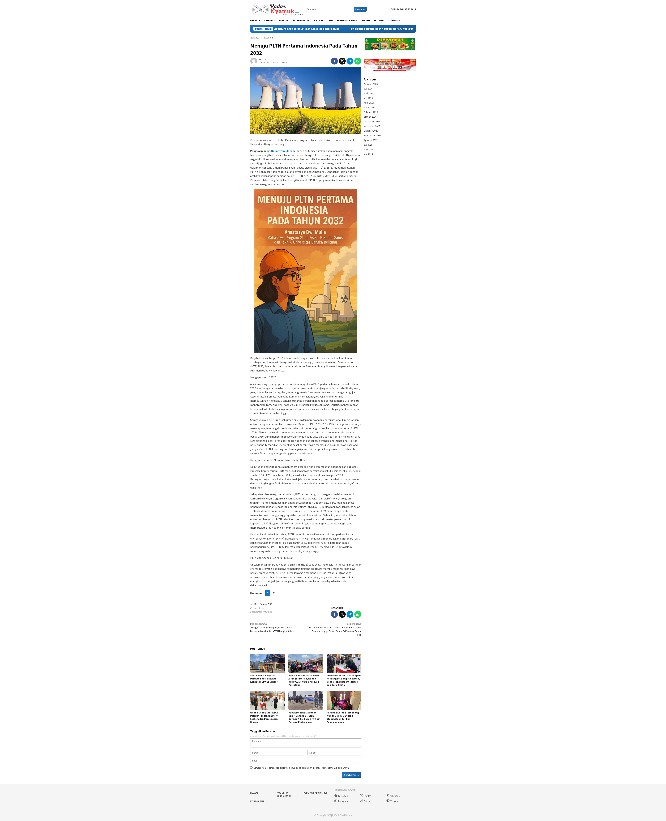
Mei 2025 (368, 154)
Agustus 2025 (371, 140)
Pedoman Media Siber (315, 792)
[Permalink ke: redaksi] (253, 60)
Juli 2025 (368, 144)
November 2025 (372, 126)
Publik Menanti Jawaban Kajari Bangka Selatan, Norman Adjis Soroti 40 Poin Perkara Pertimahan (304, 717)
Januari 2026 (370, 116)
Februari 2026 (371, 112)
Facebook (343, 795)
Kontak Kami (257, 801)
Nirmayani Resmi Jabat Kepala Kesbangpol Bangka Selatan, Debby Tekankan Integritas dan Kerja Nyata (344, 680)
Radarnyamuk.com (283, 151)
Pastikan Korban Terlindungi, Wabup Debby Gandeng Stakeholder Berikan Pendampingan (343, 717)
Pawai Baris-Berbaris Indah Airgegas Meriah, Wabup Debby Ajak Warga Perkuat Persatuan (343, 28)
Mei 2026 (368, 98)
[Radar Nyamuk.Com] (277, 9)
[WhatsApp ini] (357, 61)
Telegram (394, 801)
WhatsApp (395, 795)
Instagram (343, 801)
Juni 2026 (368, 93)
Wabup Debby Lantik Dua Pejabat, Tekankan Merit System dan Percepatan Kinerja (264, 717)
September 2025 (372, 135)
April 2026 (369, 102)
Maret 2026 (369, 107)
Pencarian (360, 9)
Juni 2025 (368, 149)
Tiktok (367, 801)
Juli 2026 (368, 88)
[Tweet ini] (342, 61)
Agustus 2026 (371, 83)
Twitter (367, 795)
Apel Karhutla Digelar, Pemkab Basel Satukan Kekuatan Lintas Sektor (264, 678)
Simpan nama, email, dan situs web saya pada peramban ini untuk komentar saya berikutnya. (301, 767)
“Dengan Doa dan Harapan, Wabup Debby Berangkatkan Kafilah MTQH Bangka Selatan (272, 627)
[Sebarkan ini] (334, 61)
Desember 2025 (372, 121)
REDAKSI (254, 792)
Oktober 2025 (371, 130)
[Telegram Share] (350, 61)
